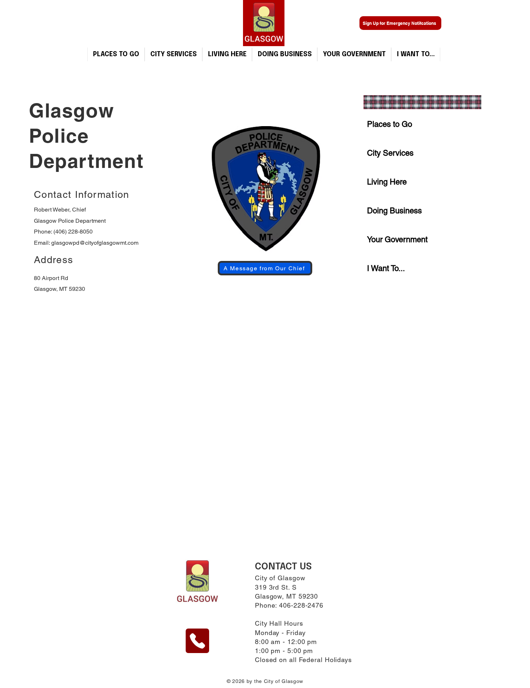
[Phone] (197, 641)
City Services (390, 152)
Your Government (397, 239)
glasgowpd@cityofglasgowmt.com (94, 242)
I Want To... (386, 268)
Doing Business (394, 210)
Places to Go (389, 124)
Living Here (387, 181)
